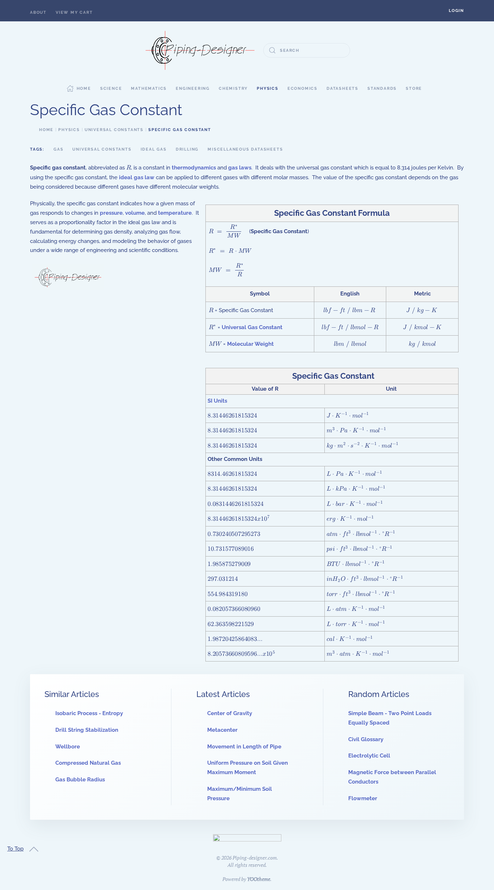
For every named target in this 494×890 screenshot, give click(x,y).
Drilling (187, 149)
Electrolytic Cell (369, 755)
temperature (175, 213)
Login (456, 10)
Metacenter (222, 730)
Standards (382, 88)
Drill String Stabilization (86, 730)
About (38, 12)
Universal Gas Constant (252, 327)
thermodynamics (194, 167)
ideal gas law (136, 177)
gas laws (239, 167)
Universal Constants (101, 149)
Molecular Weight (250, 344)
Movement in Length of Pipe (244, 746)
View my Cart (74, 12)
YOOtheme (258, 879)
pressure (111, 213)
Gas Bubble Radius (80, 779)
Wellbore (67, 746)
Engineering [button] (193, 88)
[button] (456, 10)
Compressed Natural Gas (88, 763)
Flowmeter (362, 798)
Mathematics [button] (149, 88)
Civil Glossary (365, 739)
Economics (303, 88)
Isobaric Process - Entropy (89, 713)
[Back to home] (200, 50)
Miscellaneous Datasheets (245, 149)
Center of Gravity (229, 713)
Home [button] (84, 88)
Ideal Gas (154, 149)
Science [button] (111, 88)
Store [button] (414, 88)
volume (135, 213)
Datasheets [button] (342, 88)
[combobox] (306, 50)
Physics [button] (267, 88)
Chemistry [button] (233, 88)
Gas (58, 149)
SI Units (217, 401)
